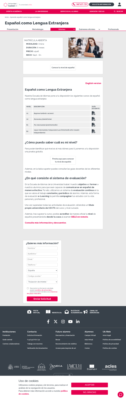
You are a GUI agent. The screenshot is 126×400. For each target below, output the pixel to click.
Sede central (7, 340)
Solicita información (101, 4)
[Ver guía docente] (93, 114)
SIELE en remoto (79, 217)
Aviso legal (107, 335)
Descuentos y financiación (65, 335)
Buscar (120, 11)
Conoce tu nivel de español (63, 68)
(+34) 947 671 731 (33, 340)
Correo (87, 348)
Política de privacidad (111, 344)
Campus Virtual (90, 335)
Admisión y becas (97, 11)
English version (93, 83)
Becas (58, 340)
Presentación (12, 29)
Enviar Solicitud (42, 299)
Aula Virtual (89, 340)
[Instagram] (63, 321)
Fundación (6, 335)
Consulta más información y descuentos (45, 223)
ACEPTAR (89, 385)
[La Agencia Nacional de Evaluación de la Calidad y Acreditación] (56, 367)
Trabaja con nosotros (35, 344)
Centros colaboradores (11, 344)
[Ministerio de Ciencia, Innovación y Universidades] (20, 367)
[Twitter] (56, 321)
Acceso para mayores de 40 (66, 348)
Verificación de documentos (37, 348)
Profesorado (113, 29)
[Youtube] (70, 321)
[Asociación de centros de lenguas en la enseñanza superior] (109, 367)
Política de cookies (110, 348)
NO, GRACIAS (89, 392)
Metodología (37, 29)
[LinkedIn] (77, 321)
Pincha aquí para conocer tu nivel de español (63, 160)
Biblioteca (88, 344)
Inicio (7, 17)
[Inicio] (26, 4)
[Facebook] (48, 321)
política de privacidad (43, 290)
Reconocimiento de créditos (66, 344)
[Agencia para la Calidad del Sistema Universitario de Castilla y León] (74, 367)
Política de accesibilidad (112, 340)
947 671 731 (81, 4)
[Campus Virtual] (119, 4)
